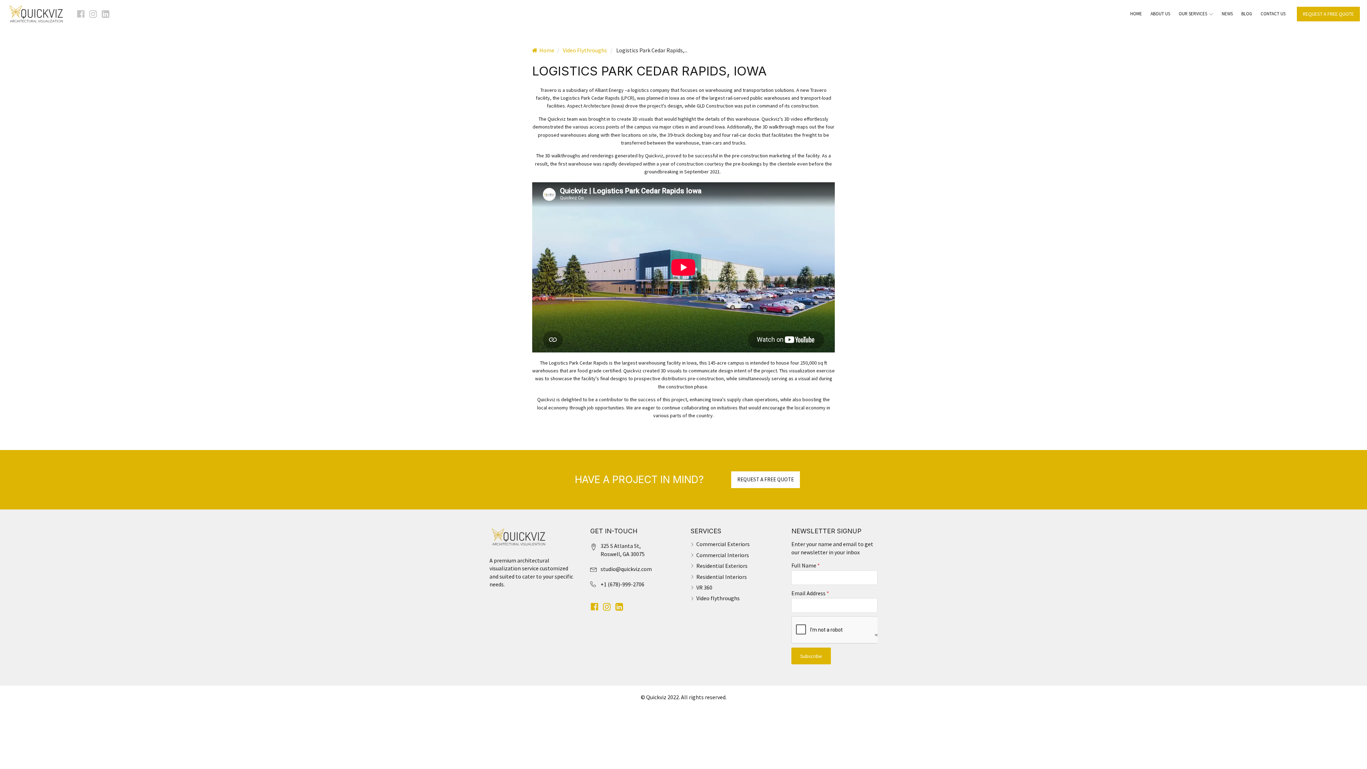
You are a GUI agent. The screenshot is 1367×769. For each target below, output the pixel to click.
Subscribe (811, 656)
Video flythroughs (718, 598)
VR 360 (704, 587)
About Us (1160, 14)
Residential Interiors (721, 576)
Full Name (805, 565)
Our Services (1193, 14)
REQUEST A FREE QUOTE (1328, 14)
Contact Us (1273, 14)
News (1227, 14)
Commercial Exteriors (723, 544)
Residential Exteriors (722, 565)
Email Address (810, 593)
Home (1136, 14)
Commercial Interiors (722, 555)
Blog (1246, 14)
